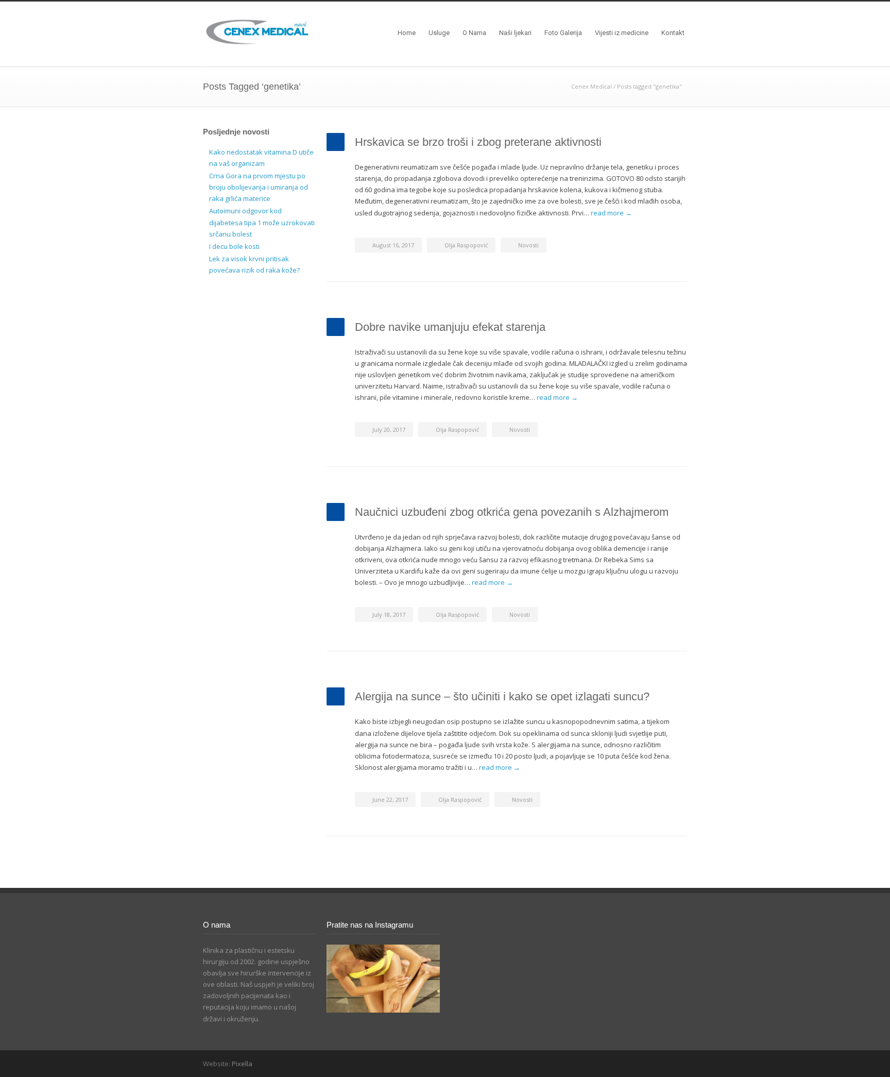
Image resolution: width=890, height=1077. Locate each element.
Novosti (528, 245)
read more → (611, 212)
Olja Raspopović (466, 245)
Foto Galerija (563, 33)
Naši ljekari (515, 33)
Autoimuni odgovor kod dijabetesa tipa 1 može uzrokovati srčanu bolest (262, 222)
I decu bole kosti (234, 246)
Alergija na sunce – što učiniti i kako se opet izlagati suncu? (502, 696)
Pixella (242, 1063)
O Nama (474, 33)
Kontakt (672, 33)
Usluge (439, 33)
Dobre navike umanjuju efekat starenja (450, 327)
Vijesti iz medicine (621, 33)
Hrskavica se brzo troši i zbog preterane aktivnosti (478, 142)
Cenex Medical (591, 86)
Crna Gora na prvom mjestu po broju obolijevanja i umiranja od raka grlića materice (258, 187)
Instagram (676, 1063)
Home (407, 33)
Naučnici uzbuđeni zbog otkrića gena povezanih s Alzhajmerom (512, 512)
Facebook (656, 1063)
